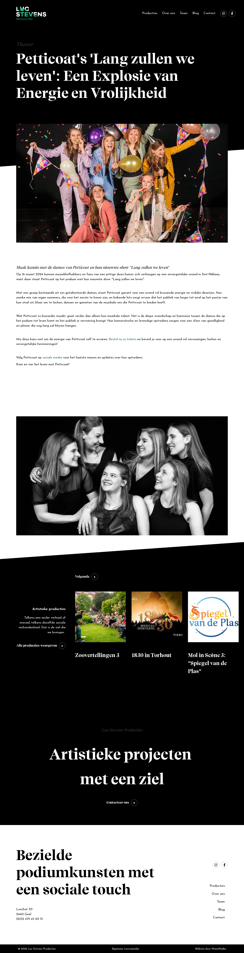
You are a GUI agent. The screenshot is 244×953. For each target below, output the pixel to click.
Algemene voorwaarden (125, 948)
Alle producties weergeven (36, 645)
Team (184, 13)
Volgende (82, 576)
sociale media (52, 357)
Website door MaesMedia (210, 948)
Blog (195, 13)
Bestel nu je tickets (122, 339)
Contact (209, 13)
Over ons (168, 13)
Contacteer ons (117, 802)
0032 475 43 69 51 (29, 919)
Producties (149, 13)
